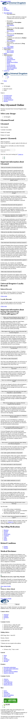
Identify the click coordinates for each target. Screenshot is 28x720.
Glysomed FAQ (8, 98)
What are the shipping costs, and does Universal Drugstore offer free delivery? (14, 403)
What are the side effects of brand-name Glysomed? (13, 232)
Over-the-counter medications (11, 668)
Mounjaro (6, 530)
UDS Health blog (8, 682)
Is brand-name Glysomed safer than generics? (11, 204)
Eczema (6, 546)
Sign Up (3, 151)
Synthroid (6, 535)
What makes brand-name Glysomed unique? (11, 271)
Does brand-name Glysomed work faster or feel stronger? (14, 192)
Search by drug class (9, 673)
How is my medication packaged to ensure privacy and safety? (14, 381)
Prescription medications (10, 667)
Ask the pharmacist (8, 99)
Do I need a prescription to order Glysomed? (11, 464)
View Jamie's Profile (6, 586)
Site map (6, 661)
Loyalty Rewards (8, 683)
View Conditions (11, 40)
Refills (5, 53)
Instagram (6, 614)
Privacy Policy (10, 69)
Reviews (6, 101)
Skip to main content (6, 1)
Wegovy (6, 533)
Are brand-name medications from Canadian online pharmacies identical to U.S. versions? (14, 215)
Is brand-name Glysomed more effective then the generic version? (14, 179)
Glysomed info (7, 97)
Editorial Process (11, 59)
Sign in (5, 8)
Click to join (4, 306)
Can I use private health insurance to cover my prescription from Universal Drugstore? (14, 427)
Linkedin (6, 616)
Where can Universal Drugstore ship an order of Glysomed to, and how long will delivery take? (14, 318)
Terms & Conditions (12, 68)
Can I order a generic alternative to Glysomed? (11, 452)
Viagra (5, 538)
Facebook (6, 617)
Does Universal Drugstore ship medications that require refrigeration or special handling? (14, 392)
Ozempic (6, 531)
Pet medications (7, 670)
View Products (10, 25)
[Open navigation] (7, 78)
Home (5, 81)
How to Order (10, 50)
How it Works (7, 49)
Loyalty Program (11, 65)
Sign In (5, 658)
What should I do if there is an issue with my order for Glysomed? (14, 368)
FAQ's (8, 63)
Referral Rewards (11, 66)
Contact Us (6, 70)
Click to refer (4, 296)
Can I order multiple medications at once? (10, 480)
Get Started (6, 10)
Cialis (5, 537)
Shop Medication (8, 13)
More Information (8, 55)
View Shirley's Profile (6, 598)
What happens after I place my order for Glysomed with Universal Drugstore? (14, 332)
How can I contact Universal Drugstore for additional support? (14, 517)
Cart (5, 657)
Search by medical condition (11, 671)
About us (6, 679)
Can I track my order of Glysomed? (9, 358)
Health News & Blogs (12, 62)
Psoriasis (6, 548)
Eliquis (5, 540)
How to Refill (10, 52)
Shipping (9, 61)
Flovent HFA (7, 534)
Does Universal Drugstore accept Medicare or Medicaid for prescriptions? (14, 416)
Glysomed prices (8, 95)
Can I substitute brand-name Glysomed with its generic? (14, 259)
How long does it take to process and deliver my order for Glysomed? (14, 348)
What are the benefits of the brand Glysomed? (11, 167)
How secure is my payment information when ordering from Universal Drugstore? (14, 443)
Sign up (17, 604)
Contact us (20, 154)
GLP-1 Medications (8, 47)
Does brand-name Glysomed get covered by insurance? (13, 242)
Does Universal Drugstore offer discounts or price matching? (14, 503)
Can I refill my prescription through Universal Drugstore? (13, 489)
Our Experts (10, 58)
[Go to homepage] (14, 4)
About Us (9, 56)
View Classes (10, 46)
